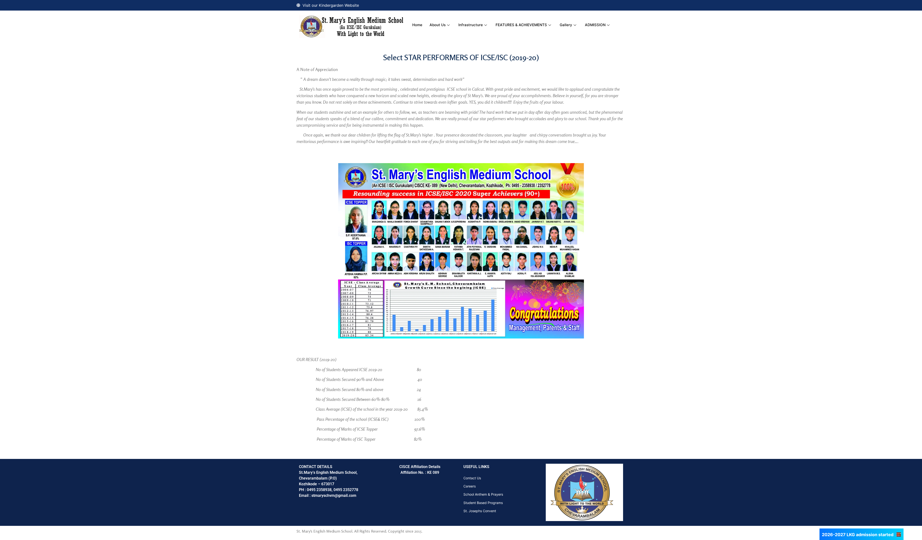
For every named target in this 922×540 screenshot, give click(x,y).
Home (417, 25)
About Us (438, 25)
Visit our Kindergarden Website (331, 5)
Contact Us (472, 478)
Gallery (566, 25)
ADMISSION (595, 25)
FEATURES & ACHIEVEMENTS (521, 25)
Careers (469, 486)
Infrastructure (470, 25)
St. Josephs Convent (479, 511)
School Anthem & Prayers (483, 494)
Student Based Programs (483, 502)
